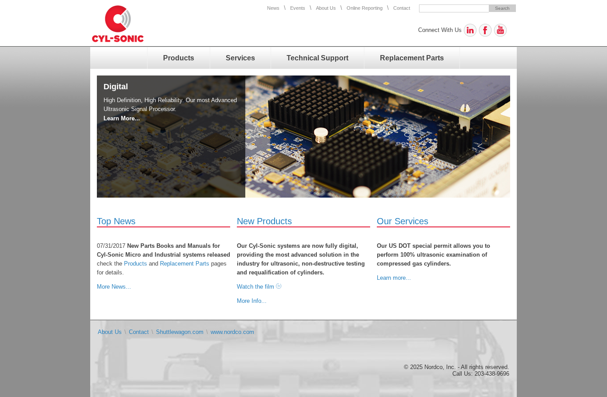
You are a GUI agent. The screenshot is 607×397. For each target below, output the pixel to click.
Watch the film (255, 286)
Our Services (402, 221)
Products (178, 58)
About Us (326, 8)
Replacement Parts (412, 58)
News (273, 8)
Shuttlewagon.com (180, 332)
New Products (264, 221)
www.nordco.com (232, 332)
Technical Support (317, 58)
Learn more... (394, 277)
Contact (401, 8)
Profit (114, 86)
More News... (114, 286)
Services (240, 58)
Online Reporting (365, 8)
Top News (116, 221)
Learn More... (122, 118)
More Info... (252, 301)
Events (297, 8)
